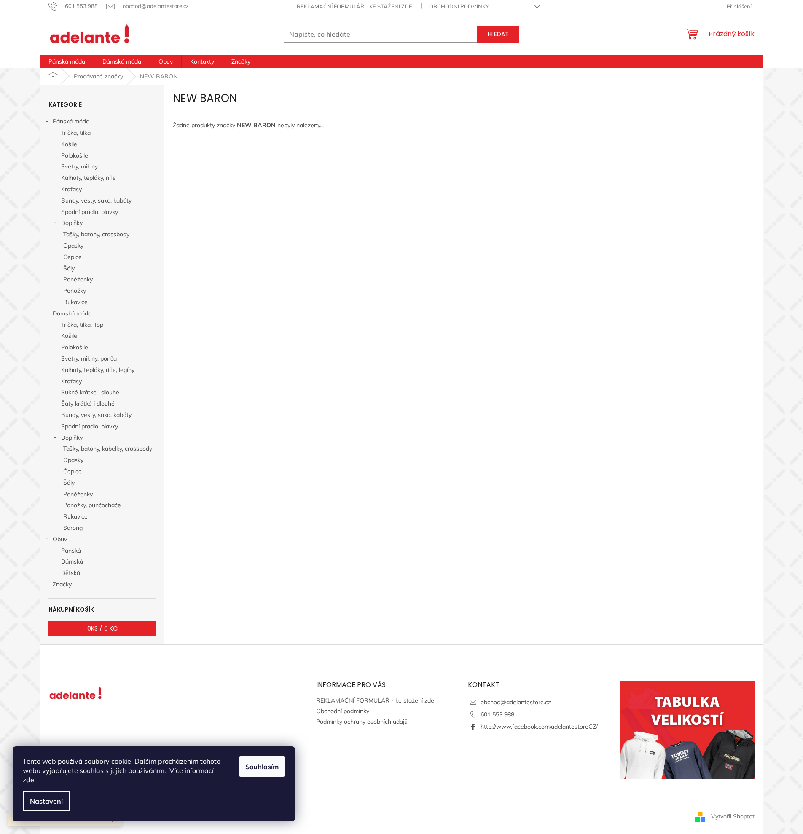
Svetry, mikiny (79, 166)
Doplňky (72, 223)
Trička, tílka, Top (82, 325)
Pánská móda (71, 121)
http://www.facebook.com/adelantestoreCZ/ (539, 726)
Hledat (498, 34)
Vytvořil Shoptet (733, 816)
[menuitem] (67, 61)
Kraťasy (71, 189)
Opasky (73, 245)
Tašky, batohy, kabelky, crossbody (107, 448)
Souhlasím (262, 766)
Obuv (60, 539)
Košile (69, 144)
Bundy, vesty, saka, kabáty (96, 200)
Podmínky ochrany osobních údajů (362, 721)
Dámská (72, 561)
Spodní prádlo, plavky (89, 212)
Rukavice (75, 302)
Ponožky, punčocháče (92, 505)
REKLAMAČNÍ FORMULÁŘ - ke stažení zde (354, 6)
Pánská (71, 550)
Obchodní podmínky (459, 6)
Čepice (72, 257)
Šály (69, 268)
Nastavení (46, 801)
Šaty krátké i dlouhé (88, 403)
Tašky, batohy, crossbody (96, 234)
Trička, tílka (76, 132)
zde (28, 779)
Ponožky (74, 290)
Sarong (73, 528)
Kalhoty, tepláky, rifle (88, 178)
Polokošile (74, 155)
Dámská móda (72, 313)
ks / (102, 628)
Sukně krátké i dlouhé (90, 392)
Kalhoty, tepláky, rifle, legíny (97, 370)
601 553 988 (497, 714)
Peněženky (78, 279)
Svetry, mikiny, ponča (89, 358)
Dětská (70, 573)
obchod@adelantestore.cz (516, 702)
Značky (62, 584)
